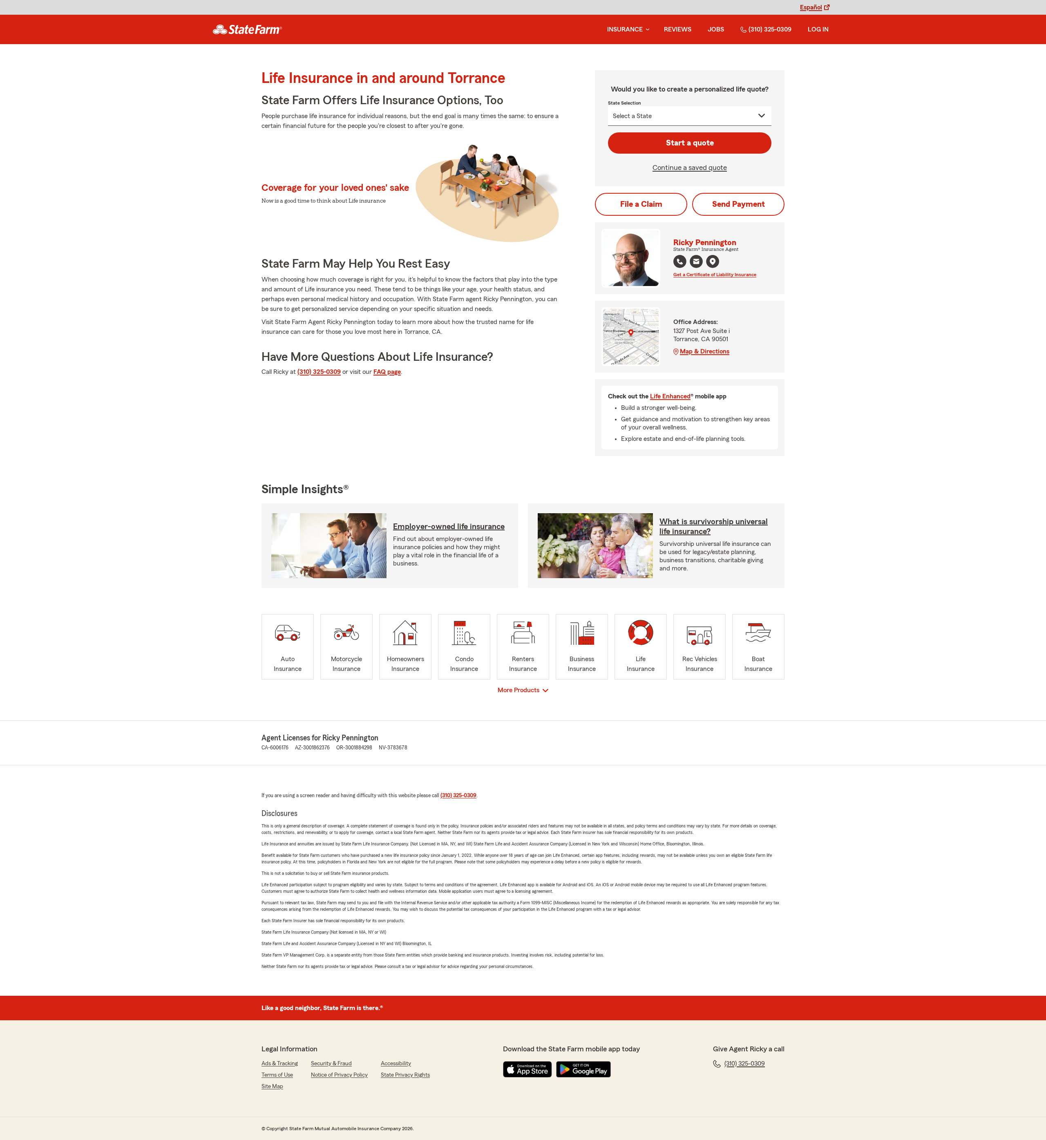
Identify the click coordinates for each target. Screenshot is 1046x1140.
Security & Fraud (331, 1063)
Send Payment (738, 204)
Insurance (625, 29)
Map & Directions (704, 351)
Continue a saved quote (690, 167)
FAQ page (387, 372)
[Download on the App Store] (527, 1069)
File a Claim (641, 204)
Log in (818, 29)
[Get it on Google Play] (583, 1069)
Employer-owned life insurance (449, 527)
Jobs (716, 29)
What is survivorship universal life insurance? (713, 527)
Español (811, 7)
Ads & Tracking (280, 1063)
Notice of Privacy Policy (339, 1075)
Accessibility (396, 1063)
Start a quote (690, 143)
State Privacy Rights (405, 1075)
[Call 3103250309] (679, 261)
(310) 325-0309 (770, 29)
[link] (247, 29)
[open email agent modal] (696, 262)
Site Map (272, 1086)
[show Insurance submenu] (646, 30)
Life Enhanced (670, 396)
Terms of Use (277, 1075)
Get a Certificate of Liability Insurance (714, 274)
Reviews (677, 29)
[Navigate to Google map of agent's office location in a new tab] (712, 261)
